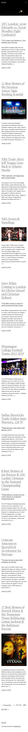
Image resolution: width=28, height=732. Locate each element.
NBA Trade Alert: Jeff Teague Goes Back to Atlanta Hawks (12, 164)
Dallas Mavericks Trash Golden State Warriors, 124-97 (13, 418)
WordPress (17, 726)
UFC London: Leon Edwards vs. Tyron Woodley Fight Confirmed (13, 29)
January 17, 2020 (6, 67)
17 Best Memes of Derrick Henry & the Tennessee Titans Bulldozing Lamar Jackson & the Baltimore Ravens (13, 618)
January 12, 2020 (6, 690)
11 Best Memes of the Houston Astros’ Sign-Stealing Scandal (12, 89)
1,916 (24, 705)
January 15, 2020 (6, 399)
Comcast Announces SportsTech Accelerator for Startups (11, 547)
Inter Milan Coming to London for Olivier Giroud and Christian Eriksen (13, 290)
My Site (3, 2)
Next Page (5, 709)
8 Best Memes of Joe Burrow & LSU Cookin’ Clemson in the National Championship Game (13, 480)
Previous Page (6, 705)
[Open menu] (26, 2)
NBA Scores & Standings (10, 220)
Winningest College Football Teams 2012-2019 (12, 350)
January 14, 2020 (6, 524)
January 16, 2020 (6, 143)
